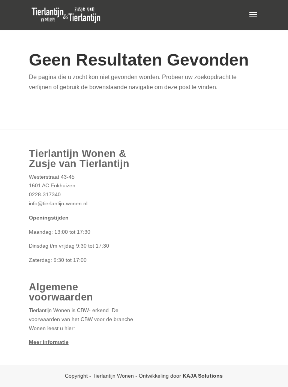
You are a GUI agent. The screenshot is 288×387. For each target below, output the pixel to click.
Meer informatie (49, 342)
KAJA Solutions (203, 376)
